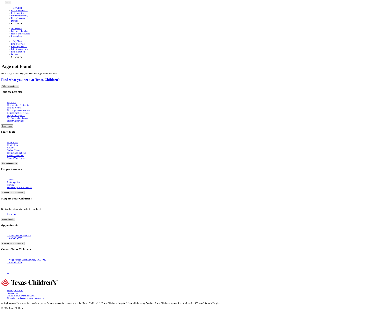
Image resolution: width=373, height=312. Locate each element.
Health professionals (20, 33)
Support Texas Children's (12, 193)
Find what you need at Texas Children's (30, 80)
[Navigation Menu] (8, 2)
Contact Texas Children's (12, 243)
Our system (16, 28)
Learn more (7, 126)
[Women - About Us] (3, 5)
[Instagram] (8, 270)
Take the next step (10, 86)
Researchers (16, 36)
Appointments (8, 219)
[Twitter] (8, 272)
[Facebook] (8, 267)
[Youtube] (8, 275)
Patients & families (19, 31)
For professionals (9, 163)
